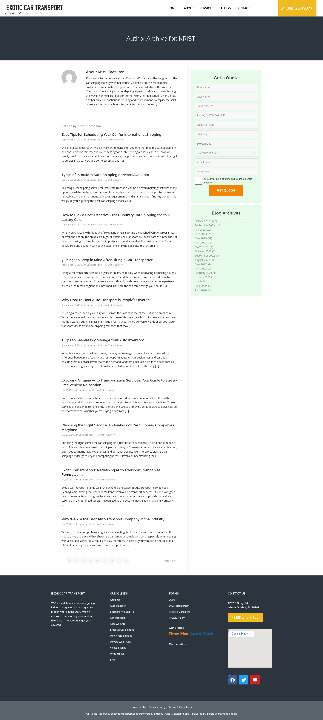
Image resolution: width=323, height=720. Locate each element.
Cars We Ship (117, 623)
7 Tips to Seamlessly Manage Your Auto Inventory (102, 340)
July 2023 (200, 229)
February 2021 (203, 273)
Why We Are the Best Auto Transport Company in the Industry (112, 519)
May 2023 (201, 238)
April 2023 (201, 242)
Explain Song (181, 713)
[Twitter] (243, 679)
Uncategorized (94, 139)
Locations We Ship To (122, 611)
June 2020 (201, 285)
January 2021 (202, 277)
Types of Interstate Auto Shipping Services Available (105, 175)
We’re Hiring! (117, 653)
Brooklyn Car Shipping (122, 629)
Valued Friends (118, 647)
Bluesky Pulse (162, 713)
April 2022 (201, 268)
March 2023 (202, 247)
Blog (112, 659)
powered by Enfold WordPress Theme (214, 713)
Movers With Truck (120, 641)
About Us (115, 599)
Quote (172, 599)
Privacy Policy (177, 617)
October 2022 (203, 251)
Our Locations (178, 644)
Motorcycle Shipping (121, 635)
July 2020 (200, 281)
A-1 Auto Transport (33, 13)
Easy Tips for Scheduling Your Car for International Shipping (111, 134)
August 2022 (202, 260)
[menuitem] (171, 8)
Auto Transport (118, 605)
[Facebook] (232, 679)
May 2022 (201, 264)
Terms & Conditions (179, 611)
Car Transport (117, 617)
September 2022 (205, 255)
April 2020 (201, 290)
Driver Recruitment (179, 605)
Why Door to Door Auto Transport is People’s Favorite (105, 300)
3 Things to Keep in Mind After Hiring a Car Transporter (107, 260)
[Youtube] (255, 679)
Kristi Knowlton (115, 139)
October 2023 (203, 221)
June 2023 (201, 234)
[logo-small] (35, 8)
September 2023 (205, 225)
